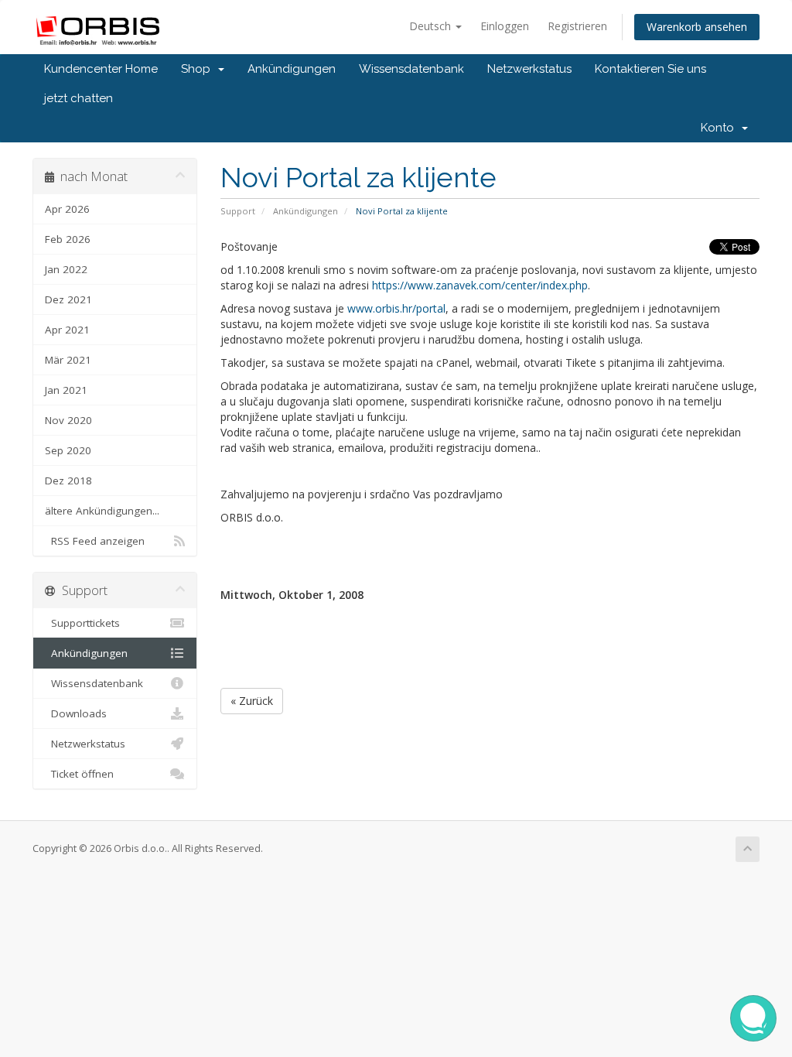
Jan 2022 (66, 269)
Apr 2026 (67, 209)
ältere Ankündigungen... (102, 511)
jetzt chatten (78, 98)
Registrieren (577, 26)
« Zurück (251, 700)
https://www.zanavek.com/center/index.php (480, 285)
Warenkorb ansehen (697, 26)
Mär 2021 (68, 360)
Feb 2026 (67, 239)
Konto (720, 128)
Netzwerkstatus (529, 69)
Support (237, 211)
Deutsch (431, 26)
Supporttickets (82, 623)
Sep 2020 (68, 450)
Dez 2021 (68, 299)
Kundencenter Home (101, 69)
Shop (199, 69)
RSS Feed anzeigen (95, 541)
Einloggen (504, 26)
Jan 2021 (66, 390)
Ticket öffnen (79, 774)
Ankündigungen (292, 69)
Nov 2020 (68, 420)
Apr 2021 (67, 330)
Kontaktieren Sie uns (650, 69)
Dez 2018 (68, 480)
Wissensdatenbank (411, 69)
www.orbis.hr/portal (396, 308)
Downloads (76, 713)
